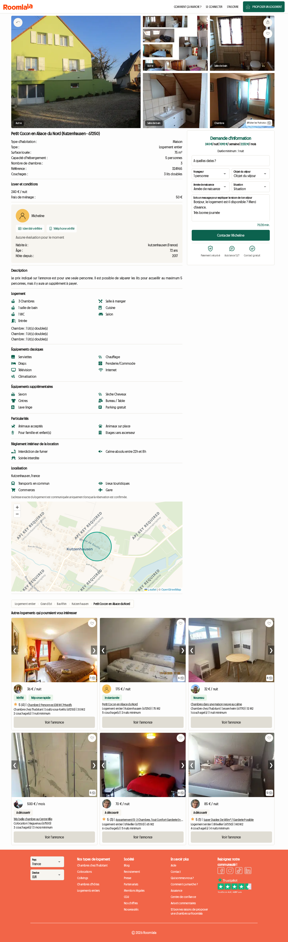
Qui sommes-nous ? (182, 878)
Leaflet (151, 589)
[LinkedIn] (248, 871)
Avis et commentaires (183, 903)
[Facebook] (221, 871)
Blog (127, 865)
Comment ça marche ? (184, 884)
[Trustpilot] (234, 892)
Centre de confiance (183, 896)
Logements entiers (88, 890)
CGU (126, 896)
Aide (173, 865)
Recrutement (132, 871)
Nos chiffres (131, 903)
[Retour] (18, 28)
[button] (17, 507)
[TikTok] (239, 871)
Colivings (82, 878)
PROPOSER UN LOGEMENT (267, 6)
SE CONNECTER (214, 6)
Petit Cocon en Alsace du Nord (120, 704)
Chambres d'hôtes (88, 884)
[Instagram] (230, 871)
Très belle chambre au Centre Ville (33, 819)
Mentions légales (134, 890)
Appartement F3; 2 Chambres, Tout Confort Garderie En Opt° (151, 819)
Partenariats (131, 884)
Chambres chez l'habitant (92, 865)
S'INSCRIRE (233, 6)
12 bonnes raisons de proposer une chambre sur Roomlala (189, 911)
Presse (127, 878)
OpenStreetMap (171, 589)
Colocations (84, 871)
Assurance (176, 890)
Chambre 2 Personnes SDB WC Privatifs (49, 704)
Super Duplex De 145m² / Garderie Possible (229, 819)
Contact (176, 871)
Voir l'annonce (54, 722)
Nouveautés (131, 909)
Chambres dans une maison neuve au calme (216, 704)
